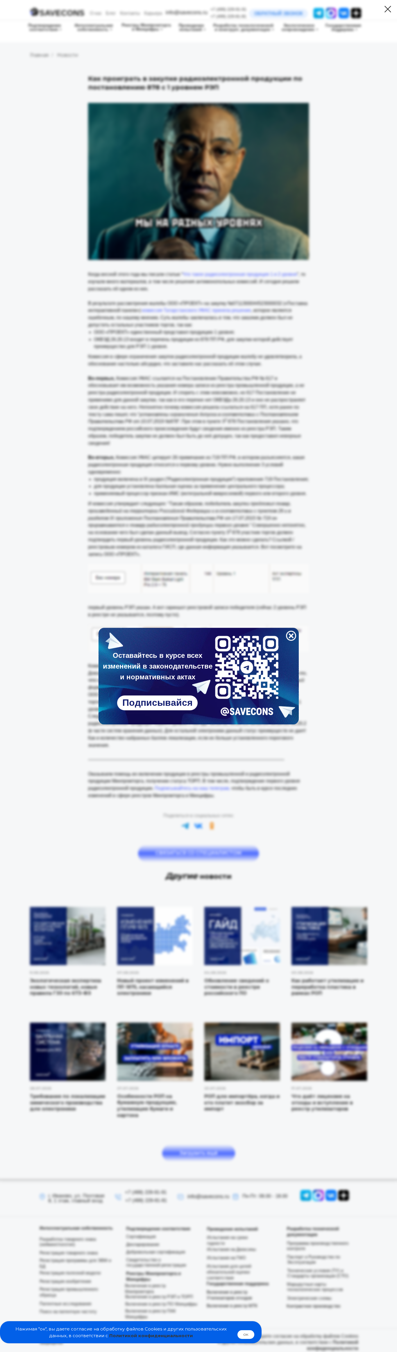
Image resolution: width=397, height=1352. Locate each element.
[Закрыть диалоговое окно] (388, 9)
